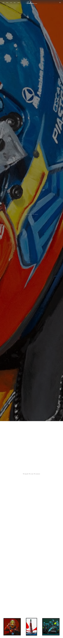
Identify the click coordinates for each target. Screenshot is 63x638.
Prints (11, 2)
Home (3, 2)
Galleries (18, 2)
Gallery (7, 2)
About (15, 2)
